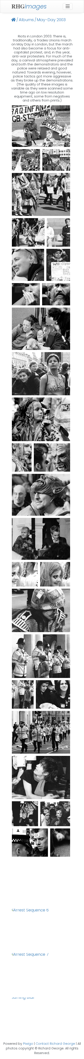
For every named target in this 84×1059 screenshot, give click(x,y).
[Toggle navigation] (68, 6)
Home (13, 20)
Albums (26, 19)
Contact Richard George (55, 1043)
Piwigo (28, 1043)
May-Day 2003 (51, 19)
